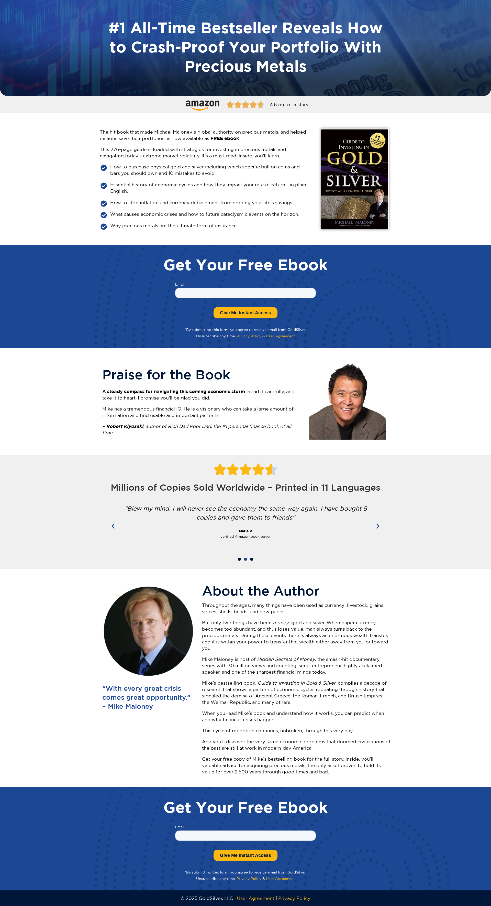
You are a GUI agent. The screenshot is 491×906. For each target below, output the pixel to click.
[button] (113, 526)
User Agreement (280, 336)
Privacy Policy (249, 336)
